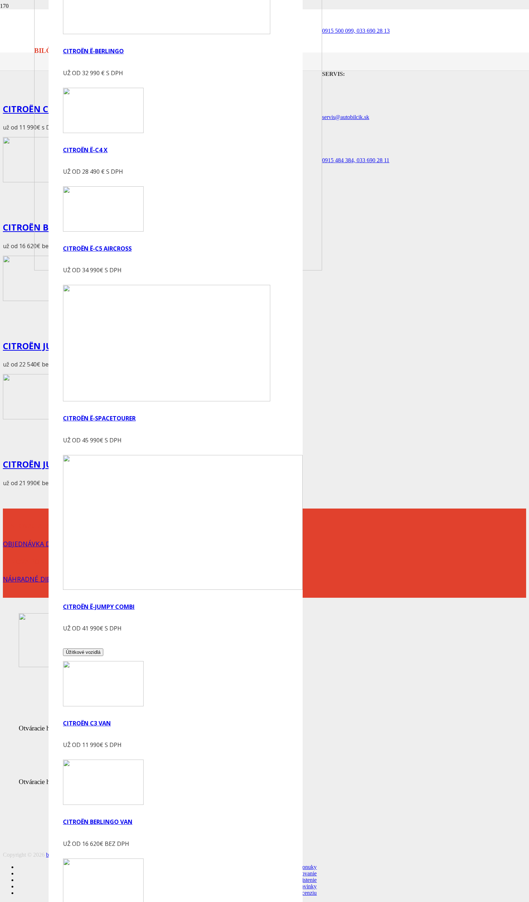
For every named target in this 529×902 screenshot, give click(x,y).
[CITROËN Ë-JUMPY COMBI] (183, 588)
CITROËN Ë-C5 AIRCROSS (97, 248)
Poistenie (306, 880)
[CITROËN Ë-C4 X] (103, 131)
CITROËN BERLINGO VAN (97, 822)
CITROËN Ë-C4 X (85, 150)
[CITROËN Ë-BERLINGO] (166, 32)
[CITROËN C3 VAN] (103, 704)
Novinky (307, 886)
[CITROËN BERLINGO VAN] (103, 803)
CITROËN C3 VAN (87, 723)
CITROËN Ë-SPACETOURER (99, 418)
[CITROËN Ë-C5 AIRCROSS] (103, 230)
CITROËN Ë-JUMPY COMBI (99, 607)
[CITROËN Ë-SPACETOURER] (166, 399)
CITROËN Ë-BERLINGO (93, 51)
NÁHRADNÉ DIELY (30, 579)
